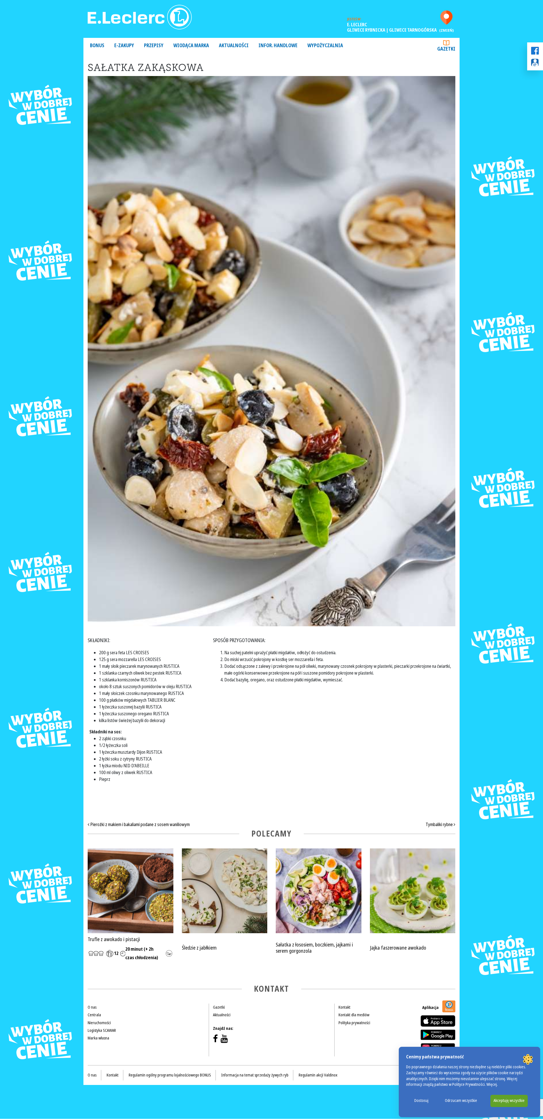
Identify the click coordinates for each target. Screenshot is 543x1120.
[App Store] (438, 1021)
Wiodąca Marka (191, 45)
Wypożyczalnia (325, 45)
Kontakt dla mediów (354, 1015)
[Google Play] (438, 1035)
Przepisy (153, 45)
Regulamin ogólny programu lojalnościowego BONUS (170, 1075)
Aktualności (234, 45)
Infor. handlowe (278, 45)
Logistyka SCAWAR (102, 1030)
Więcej (491, 1084)
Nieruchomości (99, 1023)
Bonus (97, 45)
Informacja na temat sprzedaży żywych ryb (254, 1075)
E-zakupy (124, 45)
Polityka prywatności (354, 1023)
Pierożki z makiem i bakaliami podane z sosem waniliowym (139, 824)
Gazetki (446, 49)
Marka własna (98, 1038)
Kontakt (344, 1007)
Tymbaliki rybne (440, 824)
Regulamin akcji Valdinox (318, 1075)
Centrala (94, 1015)
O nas (92, 1007)
